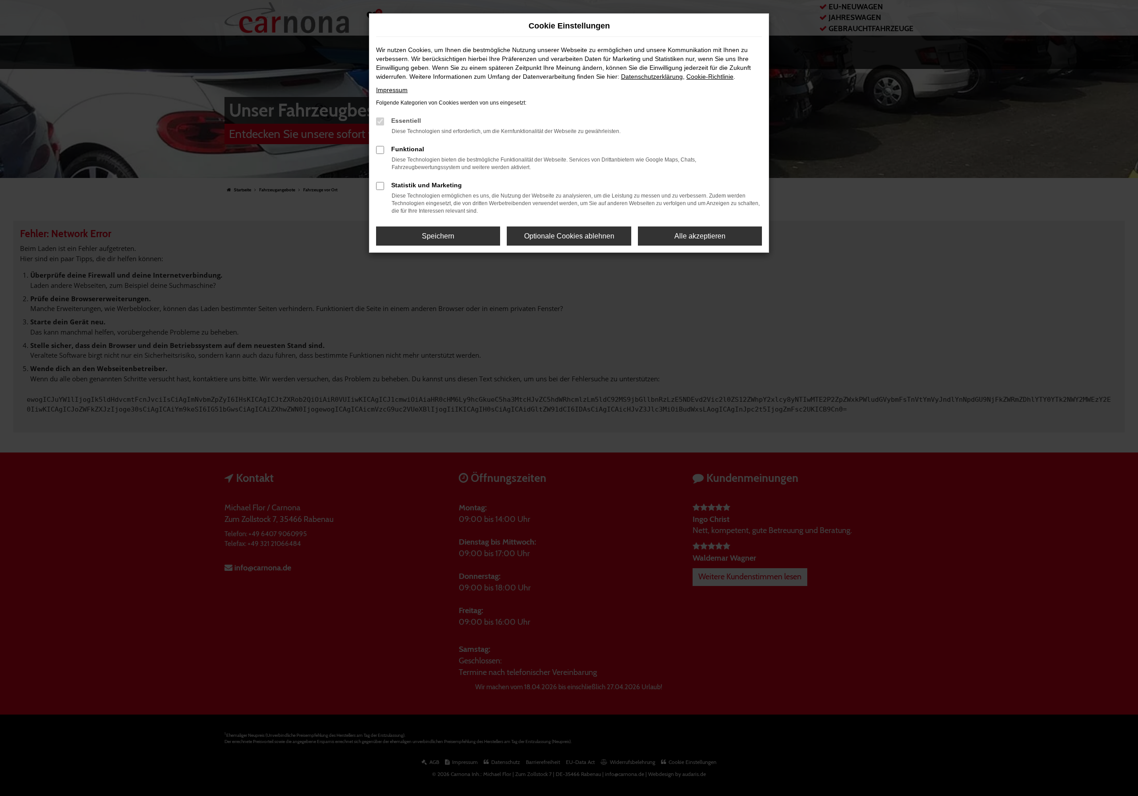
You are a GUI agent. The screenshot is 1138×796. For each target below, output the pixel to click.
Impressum (392, 89)
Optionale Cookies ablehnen (569, 236)
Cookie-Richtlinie (709, 76)
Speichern (438, 236)
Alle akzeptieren (699, 236)
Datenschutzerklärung (652, 76)
